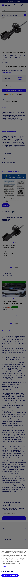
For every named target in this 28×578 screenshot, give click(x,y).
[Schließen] (25, 551)
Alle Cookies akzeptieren (10, 575)
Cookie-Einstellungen (7, 571)
